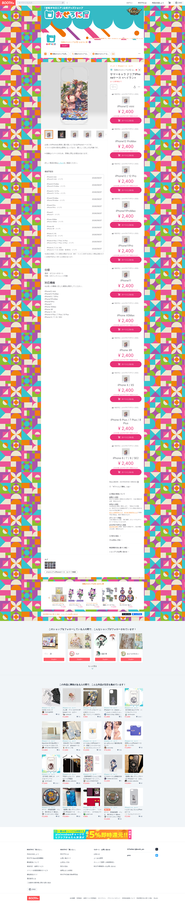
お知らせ (97, 854)
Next (105, 95)
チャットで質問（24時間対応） (104, 862)
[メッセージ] (113, 54)
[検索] (62, 2)
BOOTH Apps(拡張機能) (35, 858)
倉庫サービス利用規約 (90, 898)
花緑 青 (104, 654)
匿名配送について (33, 862)
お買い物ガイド (65, 858)
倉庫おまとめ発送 (66, 870)
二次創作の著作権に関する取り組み (39, 882)
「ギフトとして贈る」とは (120, 486)
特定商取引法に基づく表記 (118, 547)
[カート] (139, 70)
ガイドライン (102, 898)
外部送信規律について (128, 898)
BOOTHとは (142, 3)
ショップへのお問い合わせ (118, 552)
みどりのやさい (133, 654)
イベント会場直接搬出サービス (37, 870)
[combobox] (41, 3)
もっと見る (92, 666)
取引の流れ (115, 536)
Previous (43, 95)
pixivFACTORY (113, 526)
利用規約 (79, 898)
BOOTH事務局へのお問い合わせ (105, 866)
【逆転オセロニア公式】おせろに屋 (74, 42)
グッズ (112, 66)
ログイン (130, 3)
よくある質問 (98, 858)
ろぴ (77, 654)
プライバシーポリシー (113, 898)
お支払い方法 (115, 540)
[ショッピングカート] (169, 3)
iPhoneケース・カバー (125, 66)
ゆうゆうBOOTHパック (131, 512)
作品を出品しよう (158, 3)
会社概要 (72, 898)
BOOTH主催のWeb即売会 (69, 874)
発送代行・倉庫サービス (35, 866)
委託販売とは (31, 878)
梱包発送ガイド (32, 874)
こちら (60, 163)
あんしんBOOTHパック (116, 512)
